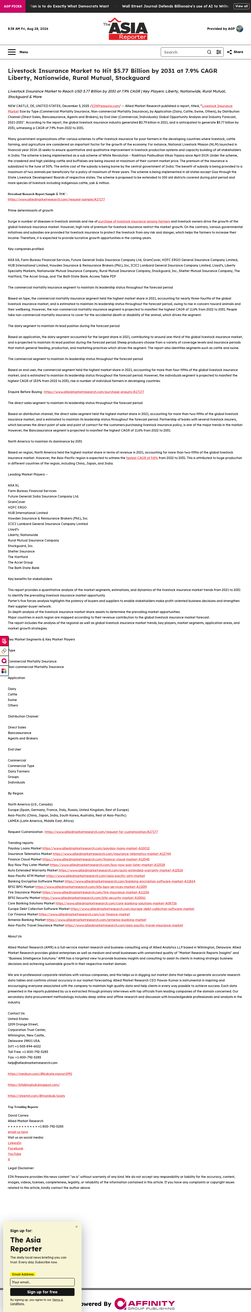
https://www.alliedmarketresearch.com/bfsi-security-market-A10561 (93, 898)
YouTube (14, 1154)
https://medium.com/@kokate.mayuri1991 (40, 1074)
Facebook (15, 1148)
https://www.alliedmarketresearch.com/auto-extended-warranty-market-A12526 (121, 870)
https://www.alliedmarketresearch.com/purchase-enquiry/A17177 (94, 392)
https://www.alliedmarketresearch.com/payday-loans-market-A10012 (96, 848)
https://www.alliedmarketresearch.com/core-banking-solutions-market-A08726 (116, 903)
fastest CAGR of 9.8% (142, 458)
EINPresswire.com (105, 106)
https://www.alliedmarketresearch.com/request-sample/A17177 (56, 199)
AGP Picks (13, 6)
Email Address (23, 1274)
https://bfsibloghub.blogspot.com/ (34, 1085)
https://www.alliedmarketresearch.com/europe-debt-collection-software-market (132, 909)
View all (241, 6)
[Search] (209, 52)
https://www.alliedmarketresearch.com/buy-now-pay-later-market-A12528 (107, 865)
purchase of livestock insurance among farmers (134, 221)
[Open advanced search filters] (218, 52)
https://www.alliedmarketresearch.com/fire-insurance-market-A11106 (95, 892)
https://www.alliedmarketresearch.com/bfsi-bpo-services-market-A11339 (91, 887)
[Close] (76, 1227)
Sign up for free (42, 1291)
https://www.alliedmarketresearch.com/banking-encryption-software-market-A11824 (130, 881)
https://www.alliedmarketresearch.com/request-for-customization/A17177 (101, 832)
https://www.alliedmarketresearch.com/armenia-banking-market (96, 920)
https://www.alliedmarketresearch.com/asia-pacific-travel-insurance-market (124, 925)
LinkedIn (14, 1143)
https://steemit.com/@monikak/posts (36, 1096)
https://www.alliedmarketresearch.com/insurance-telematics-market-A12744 (112, 854)
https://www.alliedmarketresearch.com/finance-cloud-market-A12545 (96, 859)
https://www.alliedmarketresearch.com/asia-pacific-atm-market (95, 876)
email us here (18, 1132)
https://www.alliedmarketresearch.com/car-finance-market (84, 914)
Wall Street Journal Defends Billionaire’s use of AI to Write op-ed (181, 6)
